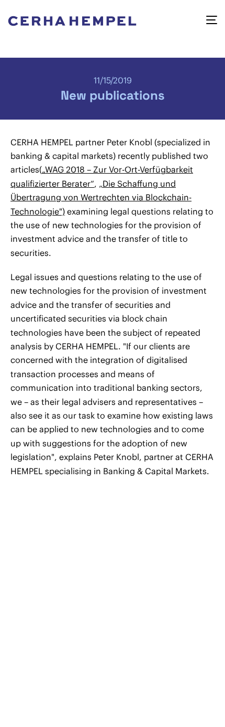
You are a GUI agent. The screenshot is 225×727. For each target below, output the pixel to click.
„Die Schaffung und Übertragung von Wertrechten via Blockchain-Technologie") (101, 197)
